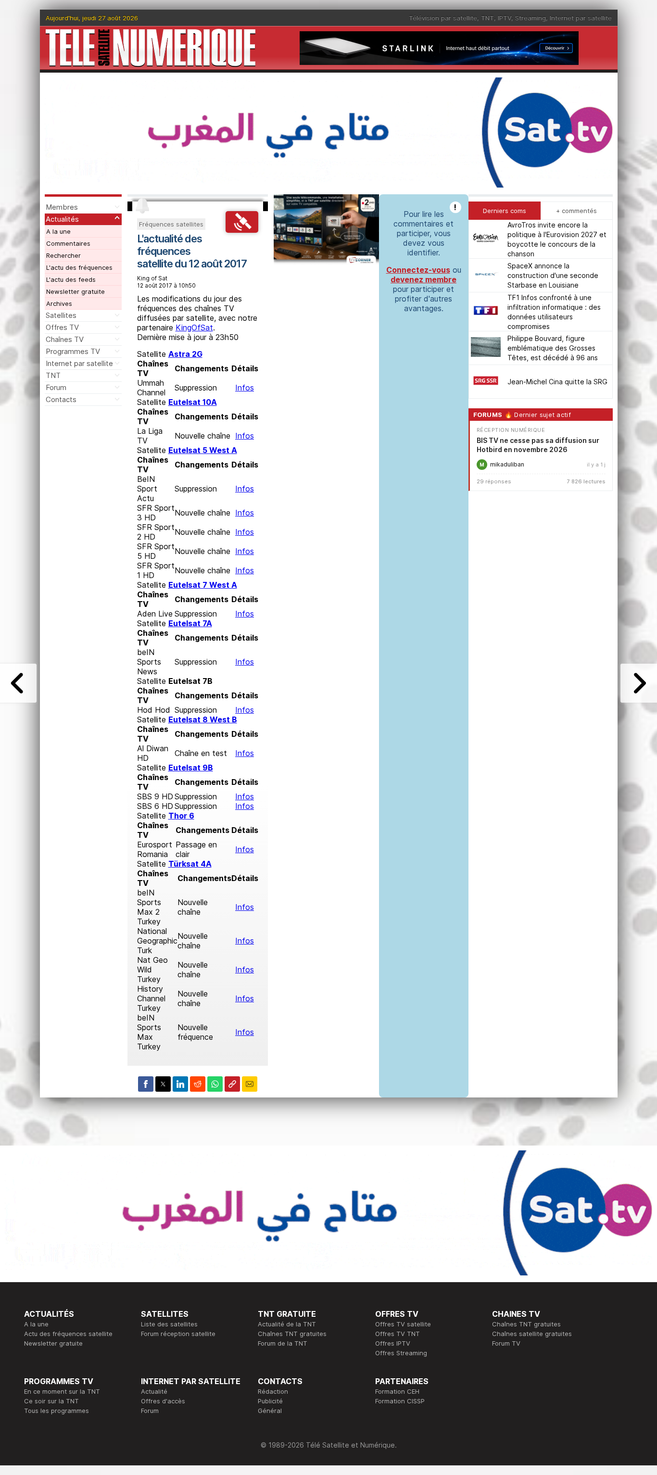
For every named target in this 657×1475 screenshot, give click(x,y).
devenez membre (423, 279)
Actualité (154, 1391)
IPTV (504, 18)
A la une (58, 231)
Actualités (62, 219)
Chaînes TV (65, 339)
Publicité (270, 1401)
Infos (244, 387)
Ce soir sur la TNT (51, 1401)
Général (270, 1410)
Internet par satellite (581, 18)
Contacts (61, 399)
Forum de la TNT (282, 1343)
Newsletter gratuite (75, 291)
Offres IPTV (392, 1343)
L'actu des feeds (71, 279)
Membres (62, 207)
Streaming (530, 18)
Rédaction (273, 1391)
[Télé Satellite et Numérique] (150, 48)
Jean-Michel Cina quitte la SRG (557, 382)
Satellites (61, 315)
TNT (487, 18)
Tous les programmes (56, 1410)
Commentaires (68, 243)
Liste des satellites (169, 1324)
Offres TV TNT (397, 1333)
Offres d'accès (163, 1401)
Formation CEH (397, 1391)
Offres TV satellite (403, 1324)
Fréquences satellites (171, 224)
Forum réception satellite (178, 1333)
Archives (59, 303)
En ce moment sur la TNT (62, 1391)
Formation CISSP (400, 1401)
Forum (56, 387)
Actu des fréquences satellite (68, 1333)
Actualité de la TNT (287, 1324)
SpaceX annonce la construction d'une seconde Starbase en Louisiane (552, 275)
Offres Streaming (401, 1353)
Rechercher (63, 255)
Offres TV (62, 327)
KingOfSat (194, 327)
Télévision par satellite (443, 18)
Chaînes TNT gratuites (292, 1333)
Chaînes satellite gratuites (532, 1333)
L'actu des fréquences (79, 267)
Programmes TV (73, 351)
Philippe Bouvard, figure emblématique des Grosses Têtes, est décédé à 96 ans (552, 348)
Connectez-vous (418, 270)
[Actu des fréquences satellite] (242, 230)
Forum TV (506, 1343)
